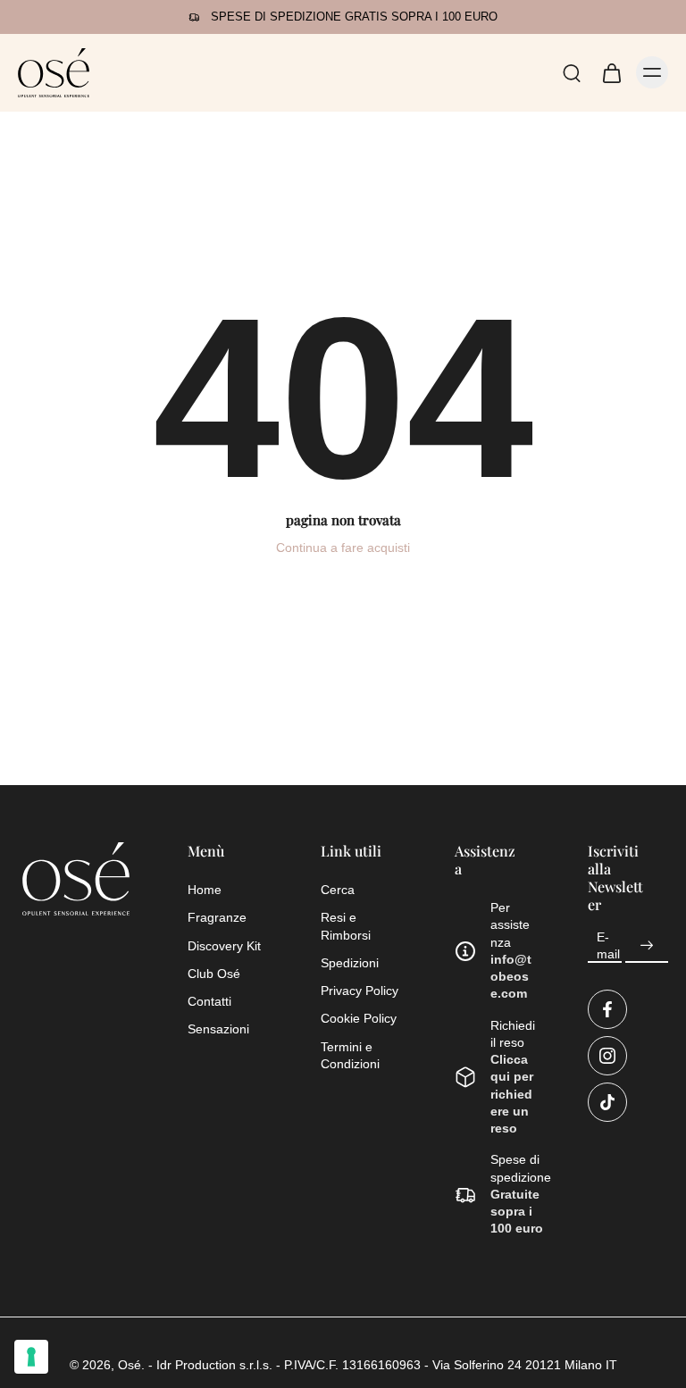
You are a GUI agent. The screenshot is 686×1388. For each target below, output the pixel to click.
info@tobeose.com (510, 976)
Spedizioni (350, 963)
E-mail (608, 944)
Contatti (209, 1001)
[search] (571, 72)
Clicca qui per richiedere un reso (511, 1093)
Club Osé (214, 973)
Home (205, 889)
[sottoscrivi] (646, 945)
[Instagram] (607, 1055)
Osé (129, 1365)
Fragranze (217, 917)
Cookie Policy (359, 1018)
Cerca (338, 889)
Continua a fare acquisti (343, 547)
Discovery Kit (224, 946)
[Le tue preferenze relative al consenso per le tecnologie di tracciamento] (31, 1357)
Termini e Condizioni (350, 1055)
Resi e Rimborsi (346, 925)
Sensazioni (218, 1029)
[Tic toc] (607, 1102)
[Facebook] (607, 1009)
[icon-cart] (611, 72)
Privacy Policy (359, 990)
